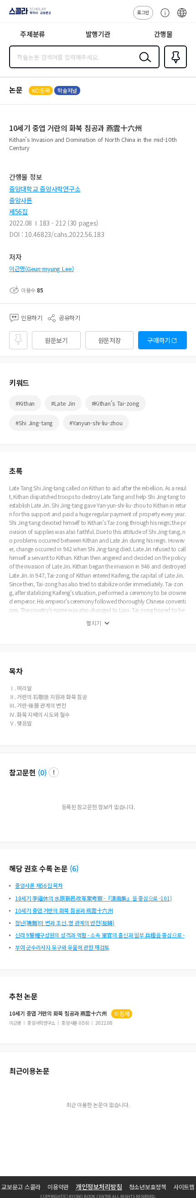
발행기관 (98, 34)
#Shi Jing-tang (34, 422)
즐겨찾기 (173, 67)
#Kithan (25, 403)
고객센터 (162, 17)
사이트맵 (184, 1187)
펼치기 (93, 623)
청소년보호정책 (147, 1187)
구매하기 (158, 340)
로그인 (143, 12)
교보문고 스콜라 (21, 1187)
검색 (143, 64)
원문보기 (56, 340)
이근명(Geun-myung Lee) (41, 268)
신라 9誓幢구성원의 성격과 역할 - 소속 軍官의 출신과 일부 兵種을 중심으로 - (100, 935)
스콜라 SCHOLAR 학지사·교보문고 (28, 14)
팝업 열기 (54, 772)
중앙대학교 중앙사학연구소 (44, 188)
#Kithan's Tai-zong (115, 403)
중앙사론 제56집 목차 (39, 885)
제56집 (18, 211)
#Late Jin (63, 403)
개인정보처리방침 (99, 1186)
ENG (182, 17)
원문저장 (109, 340)
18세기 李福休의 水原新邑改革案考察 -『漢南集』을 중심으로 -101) (93, 898)
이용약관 (58, 1187)
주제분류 (32, 34)
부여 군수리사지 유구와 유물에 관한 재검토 (62, 947)
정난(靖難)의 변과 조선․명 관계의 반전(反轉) (64, 922)
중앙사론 (20, 200)
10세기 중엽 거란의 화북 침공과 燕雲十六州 (64, 910)
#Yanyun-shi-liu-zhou (95, 422)
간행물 (163, 34)
